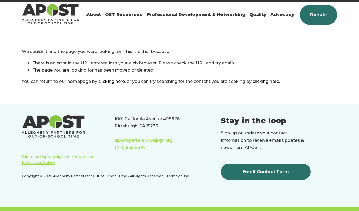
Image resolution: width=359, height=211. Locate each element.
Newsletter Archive (38, 162)
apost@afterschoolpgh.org (144, 140)
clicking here (111, 81)
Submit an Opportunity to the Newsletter (57, 157)
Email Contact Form (266, 171)
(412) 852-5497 (130, 147)
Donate (318, 14)
